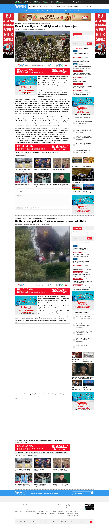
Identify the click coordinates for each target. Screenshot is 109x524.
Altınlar (38, 10)
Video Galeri (61, 507)
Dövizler (32, 10)
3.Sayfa (29, 218)
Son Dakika (32, 6)
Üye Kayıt (68, 507)
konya (17, 152)
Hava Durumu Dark (43, 499)
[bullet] (35, 208)
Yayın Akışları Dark (30, 511)
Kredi (84, 10)
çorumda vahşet (19, 452)
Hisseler (43, 10)
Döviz (75, 10)
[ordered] (33, 208)
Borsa (62, 10)
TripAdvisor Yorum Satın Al (72, 513)
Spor (58, 6)
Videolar (69, 6)
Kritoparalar (55, 10)
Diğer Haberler (68, 10)
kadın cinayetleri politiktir (61, 452)
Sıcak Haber (61, 513)
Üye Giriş (68, 505)
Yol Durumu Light (66, 499)
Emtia (79, 10)
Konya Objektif (18, 23)
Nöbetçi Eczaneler (41, 513)
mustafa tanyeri (36, 152)
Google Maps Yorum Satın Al (72, 511)
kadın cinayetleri (50, 452)
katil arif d (18, 455)
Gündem (46, 6)
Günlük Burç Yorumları (42, 511)
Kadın (63, 6)
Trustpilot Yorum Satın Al (72, 515)
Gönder (19, 207)
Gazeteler (60, 511)
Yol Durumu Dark (89, 499)
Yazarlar (76, 6)
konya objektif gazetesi (26, 152)
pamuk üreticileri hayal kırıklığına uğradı (50, 152)
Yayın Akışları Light (30, 509)
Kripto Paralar (52, 511)
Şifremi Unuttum (70, 509)
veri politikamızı (71, 521)
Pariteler (49, 10)
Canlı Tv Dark (29, 507)
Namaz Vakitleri (40, 507)
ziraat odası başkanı (20, 155)
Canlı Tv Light (29, 505)
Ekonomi (52, 6)
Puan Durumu (40, 509)
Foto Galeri (60, 505)
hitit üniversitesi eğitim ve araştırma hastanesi (35, 452)
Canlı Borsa (26, 10)
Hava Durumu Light (20, 499)
